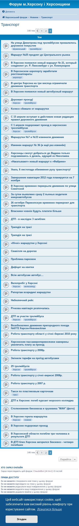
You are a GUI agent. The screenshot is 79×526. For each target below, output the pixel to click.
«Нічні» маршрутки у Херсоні (29, 243)
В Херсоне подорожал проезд (29, 425)
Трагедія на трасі (21, 227)
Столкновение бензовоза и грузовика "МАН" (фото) (43, 408)
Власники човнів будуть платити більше (36, 211)
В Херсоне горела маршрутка (29, 416)
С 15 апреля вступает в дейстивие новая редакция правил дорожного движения (42, 118)
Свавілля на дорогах (24, 251)
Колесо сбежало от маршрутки (30, 108)
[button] (37, 31)
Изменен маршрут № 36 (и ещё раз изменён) (38, 145)
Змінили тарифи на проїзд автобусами (35, 358)
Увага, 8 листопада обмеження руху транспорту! (41, 169)
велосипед (29, 286)
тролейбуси (35, 49)
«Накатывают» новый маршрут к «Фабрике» (38, 161)
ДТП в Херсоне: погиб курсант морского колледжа (42, 400)
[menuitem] (8, 11)
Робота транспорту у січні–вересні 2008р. (37, 375)
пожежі (27, 420)
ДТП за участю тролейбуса (27, 316)
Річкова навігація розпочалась (30, 308)
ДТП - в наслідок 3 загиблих (28, 219)
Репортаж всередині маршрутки (31, 292)
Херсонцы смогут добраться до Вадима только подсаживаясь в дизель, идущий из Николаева (40, 154)
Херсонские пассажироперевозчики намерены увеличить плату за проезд (40, 343)
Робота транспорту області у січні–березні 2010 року (44, 333)
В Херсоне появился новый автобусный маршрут (42, 91)
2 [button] (46, 31)
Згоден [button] (21, 519)
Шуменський (19, 49)
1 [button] (41, 31)
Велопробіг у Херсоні (24, 283)
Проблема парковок (23, 259)
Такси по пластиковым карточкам (32, 391)
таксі (15, 395)
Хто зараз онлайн (12, 467)
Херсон (16, 103)
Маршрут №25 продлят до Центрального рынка (40, 54)
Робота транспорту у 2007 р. (28, 383)
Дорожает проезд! (22, 99)
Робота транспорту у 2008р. (28, 350)
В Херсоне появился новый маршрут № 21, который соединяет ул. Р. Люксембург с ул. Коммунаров (44, 64)
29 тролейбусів (20, 366)
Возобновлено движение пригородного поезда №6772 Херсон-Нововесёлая (40, 327)
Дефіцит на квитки (22, 267)
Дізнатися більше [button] (49, 509)
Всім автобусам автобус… (27, 275)
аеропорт (17, 77)
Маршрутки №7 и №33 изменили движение (37, 137)
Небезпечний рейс (22, 300)
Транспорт (10, 24)
